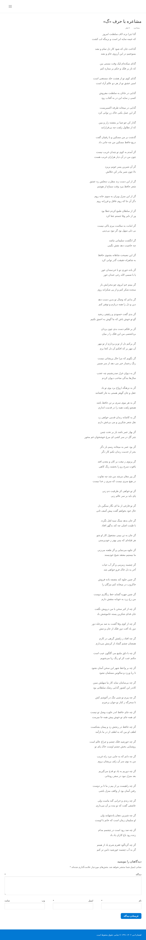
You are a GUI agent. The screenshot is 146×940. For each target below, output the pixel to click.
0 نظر (127, 28)
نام (121, 900)
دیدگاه (73, 874)
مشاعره (137, 28)
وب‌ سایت (25, 900)
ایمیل (73, 900)
